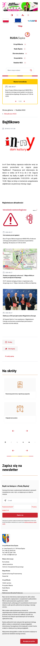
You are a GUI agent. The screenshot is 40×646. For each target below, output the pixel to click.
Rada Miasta (6, 588)
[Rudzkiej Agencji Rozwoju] (11, 442)
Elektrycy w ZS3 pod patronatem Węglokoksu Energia (20, 306)
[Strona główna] (20, 35)
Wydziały (5, 590)
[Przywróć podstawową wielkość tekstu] (23, 15)
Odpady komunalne (20, 412)
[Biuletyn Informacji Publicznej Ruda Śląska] (20, 26)
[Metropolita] (5, 442)
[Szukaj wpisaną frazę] (31, 70)
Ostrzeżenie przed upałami (20, 93)
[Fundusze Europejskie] (18, 21)
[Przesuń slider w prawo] (27, 431)
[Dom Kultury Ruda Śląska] (35, 442)
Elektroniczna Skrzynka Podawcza (12, 593)
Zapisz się (20, 515)
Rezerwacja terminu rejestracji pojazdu (20, 388)
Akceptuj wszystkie (29, 641)
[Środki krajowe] (6, 21)
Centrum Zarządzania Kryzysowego (13, 567)
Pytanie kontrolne (7, 507)
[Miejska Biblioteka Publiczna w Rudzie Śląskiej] (23, 442)
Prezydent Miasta (7, 585)
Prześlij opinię (9, 356)
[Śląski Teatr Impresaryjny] (29, 442)
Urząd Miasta (18, 44)
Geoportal (5, 576)
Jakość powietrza (7, 564)
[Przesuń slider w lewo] (13, 431)
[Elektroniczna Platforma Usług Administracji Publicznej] (32, 20)
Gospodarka (18, 58)
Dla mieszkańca (18, 53)
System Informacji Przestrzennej (12, 573)
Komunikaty (5, 562)
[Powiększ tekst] (28, 15)
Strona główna (7, 110)
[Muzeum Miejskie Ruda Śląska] (17, 442)
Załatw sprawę (6, 583)
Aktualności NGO (10, 114)
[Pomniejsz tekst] (17, 15)
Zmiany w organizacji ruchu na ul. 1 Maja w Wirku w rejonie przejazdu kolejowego (20, 266)
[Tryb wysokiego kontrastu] (11, 15)
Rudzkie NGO (18, 63)
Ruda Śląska (18, 49)
